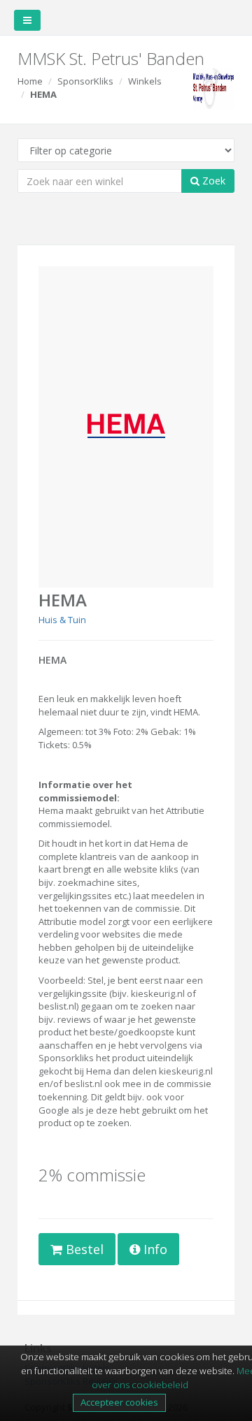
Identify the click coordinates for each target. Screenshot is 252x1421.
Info (153, 1249)
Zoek (212, 180)
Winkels (145, 81)
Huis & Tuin (62, 619)
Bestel (83, 1249)
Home (30, 81)
